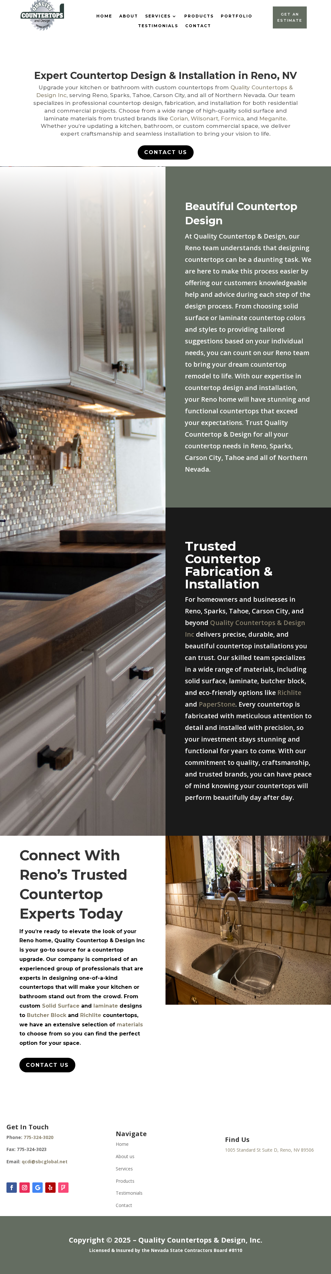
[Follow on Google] (37, 1187)
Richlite (289, 692)
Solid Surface (61, 1006)
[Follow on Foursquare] (63, 1187)
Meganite (272, 118)
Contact (198, 26)
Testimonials (158, 26)
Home (104, 16)
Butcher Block (46, 1015)
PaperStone (217, 704)
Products (199, 16)
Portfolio (236, 16)
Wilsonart (204, 118)
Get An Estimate (289, 17)
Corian (179, 118)
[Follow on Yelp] (50, 1187)
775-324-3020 (38, 1137)
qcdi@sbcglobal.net (45, 1161)
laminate (105, 1006)
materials (130, 1025)
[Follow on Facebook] (11, 1187)
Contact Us (165, 152)
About (128, 16)
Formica (232, 118)
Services (158, 16)
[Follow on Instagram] (24, 1187)
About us (125, 1156)
